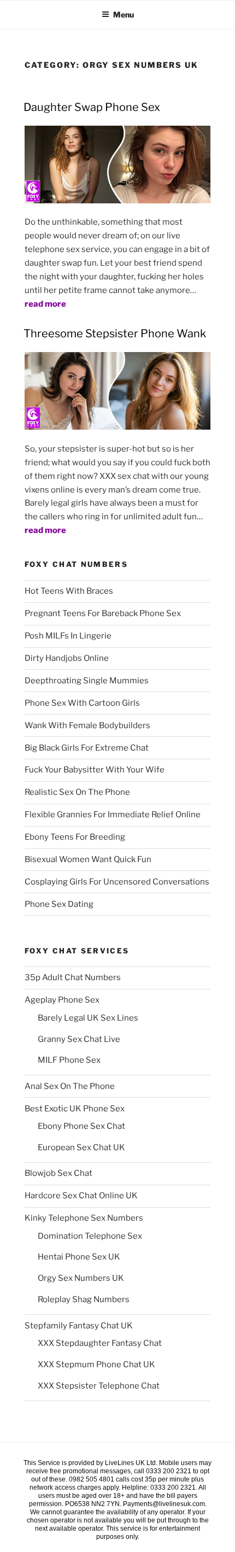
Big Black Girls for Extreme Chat (87, 748)
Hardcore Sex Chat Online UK (81, 1195)
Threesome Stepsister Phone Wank (115, 333)
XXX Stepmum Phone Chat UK (96, 1364)
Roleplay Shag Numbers (84, 1299)
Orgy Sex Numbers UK (81, 1278)
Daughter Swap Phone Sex (92, 107)
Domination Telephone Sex (90, 1236)
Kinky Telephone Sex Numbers (84, 1218)
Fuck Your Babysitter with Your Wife (94, 770)
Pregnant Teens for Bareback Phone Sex (103, 613)
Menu (123, 14)
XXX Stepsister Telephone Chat (99, 1386)
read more (45, 304)
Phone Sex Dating (59, 904)
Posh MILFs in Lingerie (68, 636)
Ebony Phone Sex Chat (81, 1126)
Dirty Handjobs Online (67, 658)
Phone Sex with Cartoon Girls (82, 703)
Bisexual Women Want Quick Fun (88, 859)
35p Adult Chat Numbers (73, 977)
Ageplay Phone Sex (62, 1000)
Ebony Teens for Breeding (75, 837)
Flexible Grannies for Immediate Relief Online (113, 814)
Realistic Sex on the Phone (77, 792)
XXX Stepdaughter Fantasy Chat (100, 1343)
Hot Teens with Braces (69, 591)
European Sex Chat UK (81, 1147)
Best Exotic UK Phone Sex (75, 1109)
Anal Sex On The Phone (70, 1086)
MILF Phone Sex (69, 1060)
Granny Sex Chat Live (79, 1039)
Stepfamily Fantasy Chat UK (79, 1326)
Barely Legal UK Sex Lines (88, 1018)
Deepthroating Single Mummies (87, 681)
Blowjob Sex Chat (58, 1173)
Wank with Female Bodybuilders (87, 725)
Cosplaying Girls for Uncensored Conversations (117, 882)
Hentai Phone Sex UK (79, 1257)
